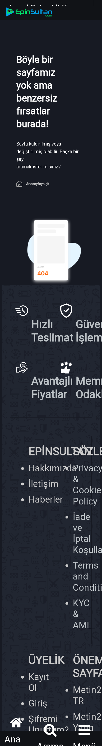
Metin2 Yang (87, 722)
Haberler (45, 499)
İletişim (43, 483)
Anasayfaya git (37, 184)
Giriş (37, 703)
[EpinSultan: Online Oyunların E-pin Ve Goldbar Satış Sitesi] (51, 13)
